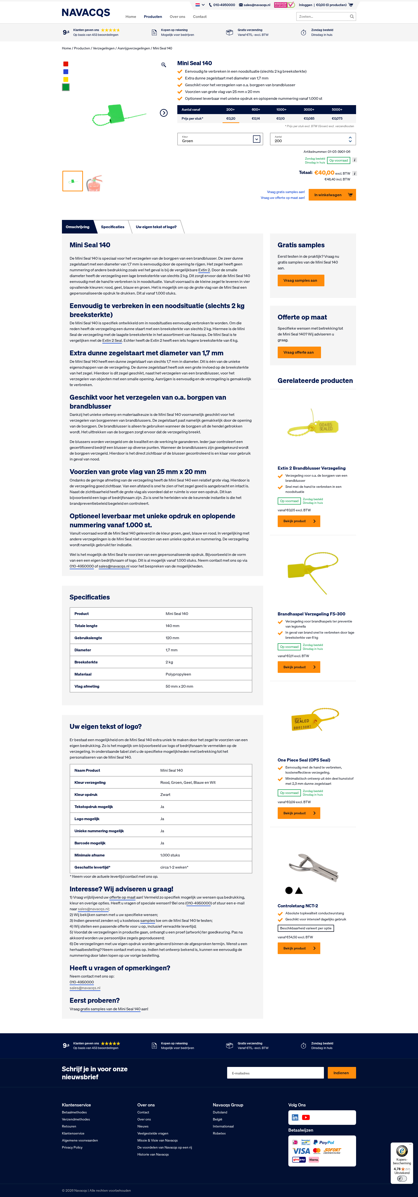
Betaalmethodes (74, 1112)
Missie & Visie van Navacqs (157, 1140)
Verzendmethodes (76, 1119)
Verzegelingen (104, 48)
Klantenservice (73, 1133)
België (217, 1119)
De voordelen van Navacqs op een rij (164, 1147)
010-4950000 (224, 5)
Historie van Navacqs (153, 1154)
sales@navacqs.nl (257, 5)
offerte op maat (122, 897)
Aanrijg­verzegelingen (134, 48)
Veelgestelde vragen (152, 1133)
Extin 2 (204, 270)
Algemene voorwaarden (80, 1140)
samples (147, 920)
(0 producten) (331, 5)
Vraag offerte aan (299, 352)
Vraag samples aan (300, 280)
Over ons (177, 16)
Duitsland (220, 1112)
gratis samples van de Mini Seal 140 (110, 1009)
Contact (200, 16)
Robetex (219, 1133)
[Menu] (410, 1145)
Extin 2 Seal (112, 340)
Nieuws (143, 1126)
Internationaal (223, 1126)
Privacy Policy (72, 1147)
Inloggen (305, 5)
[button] (164, 65)
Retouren (69, 1126)
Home (131, 16)
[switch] (402, 1178)
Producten (153, 16)
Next (164, 113)
